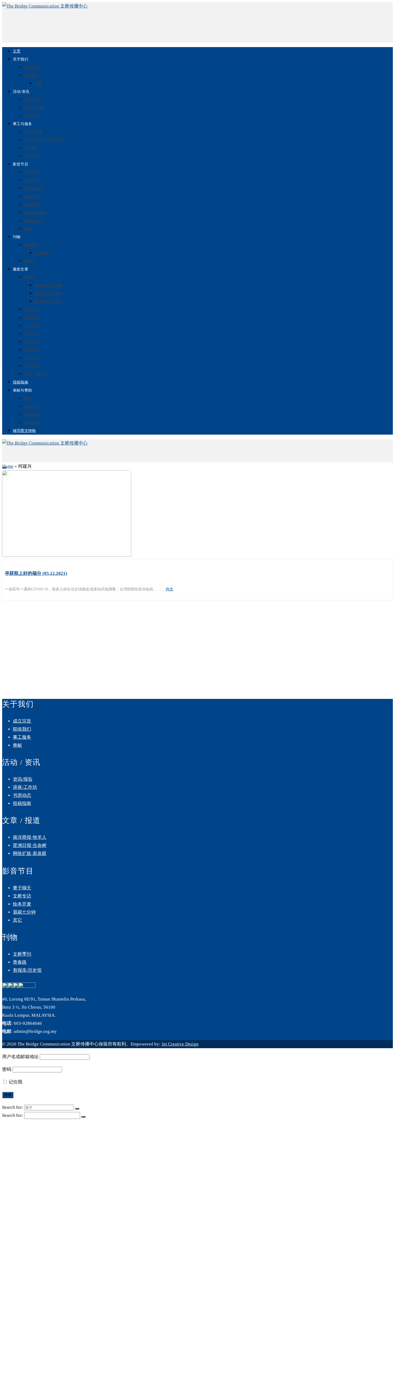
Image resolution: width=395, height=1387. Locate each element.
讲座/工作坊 (34, 108)
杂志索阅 (31, 423)
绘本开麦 (31, 205)
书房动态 (31, 116)
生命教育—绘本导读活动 (45, 140)
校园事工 (31, 148)
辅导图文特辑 (24, 431)
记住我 (15, 1082)
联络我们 (31, 75)
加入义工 (31, 156)
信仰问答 (31, 318)
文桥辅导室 (33, 132)
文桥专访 (31, 180)
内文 (169, 589)
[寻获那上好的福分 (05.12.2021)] (197, 514)
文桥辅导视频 (35, 213)
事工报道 (31, 342)
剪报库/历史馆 (27, 970)
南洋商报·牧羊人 (48, 302)
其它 (17, 920)
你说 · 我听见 (35, 374)
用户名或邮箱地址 (20, 1056)
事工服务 (22, 737)
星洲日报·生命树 (48, 293)
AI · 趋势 (31, 326)
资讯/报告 (32, 100)
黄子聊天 (31, 172)
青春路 (29, 261)
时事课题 (31, 350)
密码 (6, 1069)
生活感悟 (31, 358)
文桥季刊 (31, 245)
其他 (27, 229)
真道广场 (31, 310)
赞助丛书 (31, 415)
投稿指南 (20, 382)
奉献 (27, 398)
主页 (16, 51)
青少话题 (31, 366)
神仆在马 (31, 197)
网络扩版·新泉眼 (48, 285)
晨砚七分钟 (33, 221)
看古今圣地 (33, 188)
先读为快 (42, 253)
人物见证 (31, 334)
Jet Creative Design (180, 1044)
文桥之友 (31, 406)
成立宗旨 (31, 67)
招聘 (38, 84)
